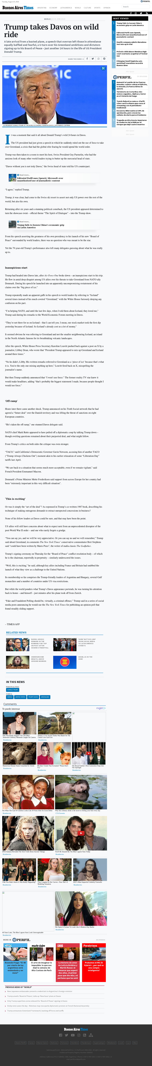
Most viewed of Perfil (130, 77)
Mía (134, 1043)
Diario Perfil (20, 1043)
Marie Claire (42, 1043)
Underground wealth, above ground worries (38, 659)
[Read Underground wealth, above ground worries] (18, 657)
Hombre (74, 1043)
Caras (31, 1043)
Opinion (106, 8)
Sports (97, 8)
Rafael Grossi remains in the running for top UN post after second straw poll (40, 643)
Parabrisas (86, 1043)
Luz (128, 1043)
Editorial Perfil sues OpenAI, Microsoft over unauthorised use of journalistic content (40, 179)
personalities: (12, 687)
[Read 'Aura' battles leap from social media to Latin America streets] (65, 639)
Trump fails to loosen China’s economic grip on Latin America (40, 226)
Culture (87, 8)
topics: (9, 694)
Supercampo (99, 1043)
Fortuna (64, 1043)
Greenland (45, 697)
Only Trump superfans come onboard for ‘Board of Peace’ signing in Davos (37, 1001)
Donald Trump (12, 690)
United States (20, 697)
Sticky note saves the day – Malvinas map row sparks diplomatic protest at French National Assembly (48, 1006)
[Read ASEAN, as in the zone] (65, 657)
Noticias (54, 1043)
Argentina (41, 8)
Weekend (111, 1043)
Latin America (66, 8)
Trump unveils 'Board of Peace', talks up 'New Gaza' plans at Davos (34, 996)
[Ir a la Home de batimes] (76, 1029)
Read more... (25, 175)
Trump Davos (33, 697)
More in (7, 939)
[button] (103, 68)
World (78, 8)
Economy (53, 8)
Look (121, 1043)
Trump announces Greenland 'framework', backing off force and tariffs (35, 1010)
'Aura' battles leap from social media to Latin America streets (87, 642)
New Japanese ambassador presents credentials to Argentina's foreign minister (39, 991)
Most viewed (120, 18)
